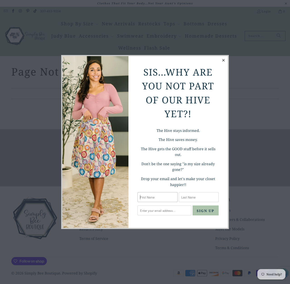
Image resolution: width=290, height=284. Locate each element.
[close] (224, 60)
